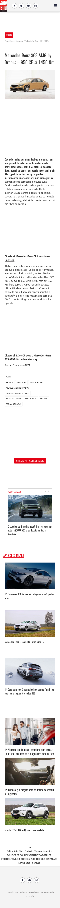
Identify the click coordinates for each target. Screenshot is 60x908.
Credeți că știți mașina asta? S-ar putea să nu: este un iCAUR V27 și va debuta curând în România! (30, 530)
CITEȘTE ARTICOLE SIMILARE (30, 461)
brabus (9, 382)
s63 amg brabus (13, 404)
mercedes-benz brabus (17, 388)
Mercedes (21, 382)
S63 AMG (44, 399)
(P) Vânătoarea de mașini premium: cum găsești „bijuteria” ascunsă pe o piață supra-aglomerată (29, 752)
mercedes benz (37, 382)
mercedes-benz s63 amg (17, 393)
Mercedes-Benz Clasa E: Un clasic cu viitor (24, 642)
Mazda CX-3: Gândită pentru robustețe (24, 830)
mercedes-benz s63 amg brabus (21, 399)
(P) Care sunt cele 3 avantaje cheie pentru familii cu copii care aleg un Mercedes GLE (29, 691)
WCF (27, 365)
